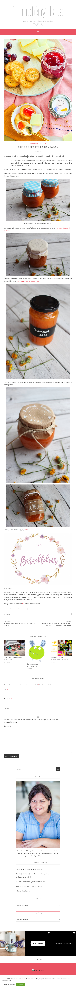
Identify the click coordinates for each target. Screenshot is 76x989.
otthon (43, 144)
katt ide (26, 530)
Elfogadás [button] (21, 984)
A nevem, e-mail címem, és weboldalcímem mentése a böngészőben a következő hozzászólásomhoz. (31, 720)
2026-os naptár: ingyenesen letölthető (29, 869)
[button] (12, 943)
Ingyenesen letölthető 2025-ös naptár (29, 886)
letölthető (16, 609)
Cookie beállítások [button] (9, 984)
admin (8, 614)
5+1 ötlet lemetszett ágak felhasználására (30, 882)
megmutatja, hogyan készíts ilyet (27, 281)
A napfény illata (38, 11)
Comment (7, 726)
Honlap (6, 708)
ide (23, 604)
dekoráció (34, 144)
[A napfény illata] (38, 970)
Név (6, 690)
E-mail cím (8, 699)
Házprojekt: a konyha (23, 891)
